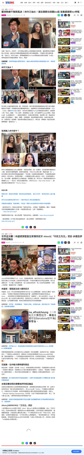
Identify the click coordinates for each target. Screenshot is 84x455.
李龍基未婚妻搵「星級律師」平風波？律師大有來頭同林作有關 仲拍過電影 (26, 203)
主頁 (2, 9)
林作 (11, 111)
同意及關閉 (76, 451)
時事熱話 (73, 51)
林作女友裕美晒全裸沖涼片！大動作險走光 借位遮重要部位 (20, 200)
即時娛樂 (11, 9)
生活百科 (73, 42)
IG (17, 111)
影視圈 (72, 34)
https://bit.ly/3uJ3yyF (10, 211)
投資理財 (73, 25)
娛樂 (6, 9)
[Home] (10, 2)
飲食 (72, 93)
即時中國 (73, 85)
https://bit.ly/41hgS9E (47, 215)
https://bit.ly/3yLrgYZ (8, 221)
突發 (72, 101)
